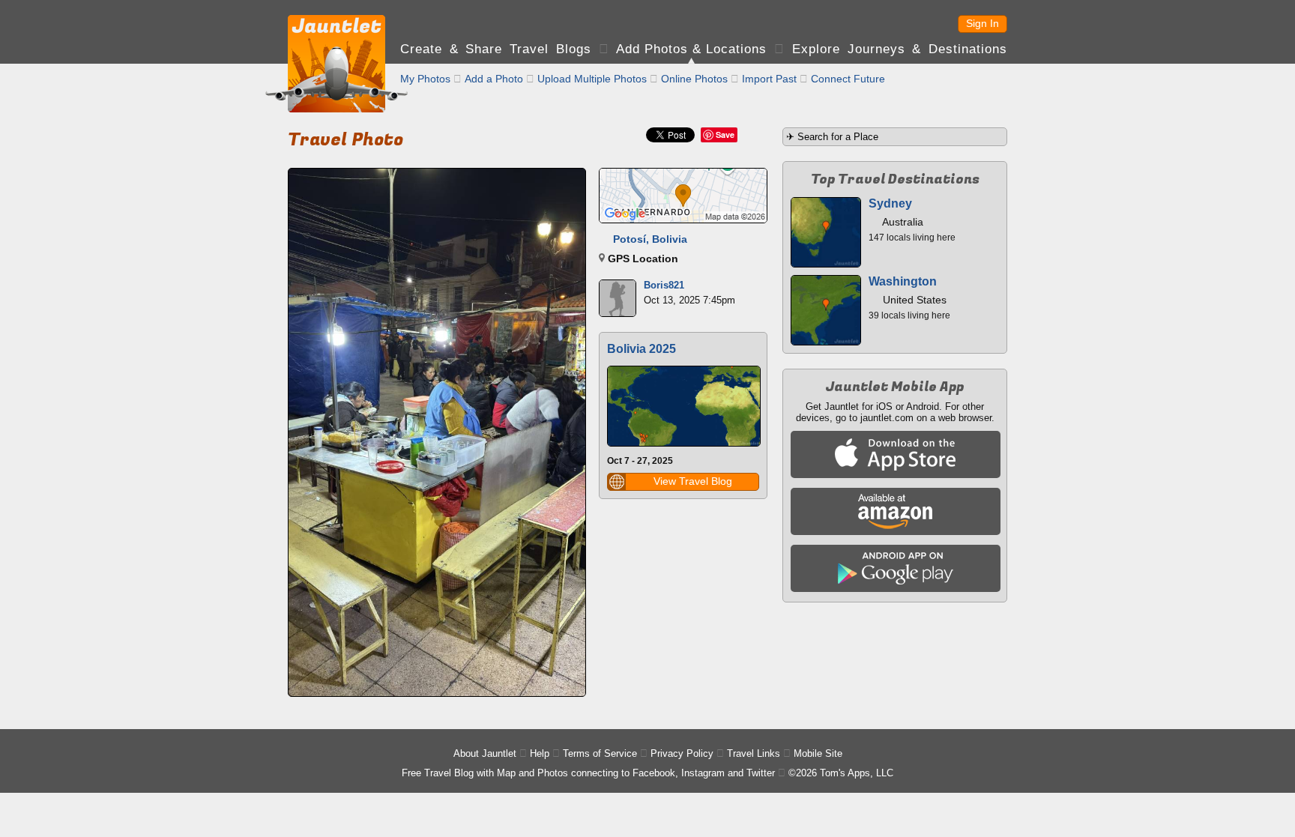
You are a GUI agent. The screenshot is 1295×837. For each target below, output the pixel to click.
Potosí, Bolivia (650, 239)
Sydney (890, 203)
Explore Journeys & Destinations (899, 49)
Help (539, 753)
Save (725, 134)
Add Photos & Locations (691, 49)
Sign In (982, 23)
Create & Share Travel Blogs (495, 49)
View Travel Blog (692, 481)
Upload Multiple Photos (592, 79)
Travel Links (753, 753)
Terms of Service (600, 753)
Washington (903, 281)
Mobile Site (818, 753)
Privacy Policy (681, 753)
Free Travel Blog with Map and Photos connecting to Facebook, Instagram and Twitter (588, 773)
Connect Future (848, 79)
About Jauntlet (484, 753)
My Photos (425, 79)
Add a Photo (494, 79)
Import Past (769, 79)
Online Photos (694, 79)
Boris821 (664, 285)
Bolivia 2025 (641, 348)
